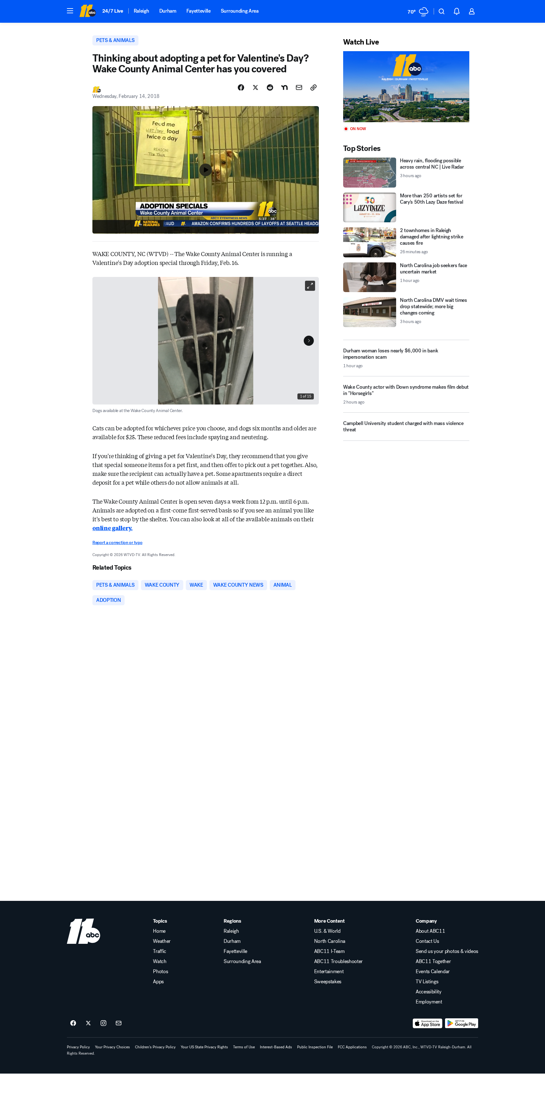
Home (159, 931)
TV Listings (427, 981)
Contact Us (427, 941)
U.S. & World (327, 931)
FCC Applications (352, 1047)
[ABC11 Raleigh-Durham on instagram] (103, 1023)
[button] (70, 10)
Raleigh (141, 11)
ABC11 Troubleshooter (338, 961)
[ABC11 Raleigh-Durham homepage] (87, 11)
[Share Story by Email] (299, 87)
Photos (160, 971)
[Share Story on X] (255, 87)
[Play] (406, 86)
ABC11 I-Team (329, 951)
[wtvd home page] (83, 931)
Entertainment (329, 971)
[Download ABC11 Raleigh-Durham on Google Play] (461, 1023)
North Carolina (330, 941)
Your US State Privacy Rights (204, 1047)
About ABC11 (430, 931)
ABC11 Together (433, 961)
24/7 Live (112, 11)
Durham (167, 11)
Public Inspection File (315, 1047)
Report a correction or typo (117, 543)
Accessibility (429, 991)
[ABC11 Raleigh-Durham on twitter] (88, 1023)
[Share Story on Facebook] (241, 87)
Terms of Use (244, 1047)
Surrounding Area (240, 11)
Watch (159, 961)
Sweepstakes (327, 981)
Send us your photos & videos (447, 951)
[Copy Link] (313, 87)
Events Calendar (433, 971)
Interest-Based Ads (276, 1047)
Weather (162, 941)
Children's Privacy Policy (155, 1047)
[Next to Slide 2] (309, 341)
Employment (429, 1001)
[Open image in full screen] (310, 286)
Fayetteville (198, 11)
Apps (158, 981)
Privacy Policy (78, 1047)
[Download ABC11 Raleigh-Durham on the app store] (428, 1023)
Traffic (159, 951)
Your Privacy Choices (112, 1047)
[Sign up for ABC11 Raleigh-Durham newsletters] (118, 1023)
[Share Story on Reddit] (270, 87)
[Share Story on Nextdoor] (284, 87)
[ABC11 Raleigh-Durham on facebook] (73, 1023)
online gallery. (112, 528)
